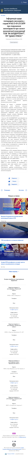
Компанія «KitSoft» (11, 453)
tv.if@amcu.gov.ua (14, 382)
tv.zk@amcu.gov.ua (14, 419)
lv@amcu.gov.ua (22, 437)
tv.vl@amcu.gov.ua (14, 346)
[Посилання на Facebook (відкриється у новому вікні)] (13, 441)
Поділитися (14, 178)
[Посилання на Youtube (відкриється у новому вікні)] (15, 441)
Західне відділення (14, 42)
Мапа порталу (13, 271)
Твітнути (14, 181)
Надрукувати (14, 184)
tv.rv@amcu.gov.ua (14, 309)
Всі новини (3, 15)
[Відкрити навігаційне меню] (2, 2)
